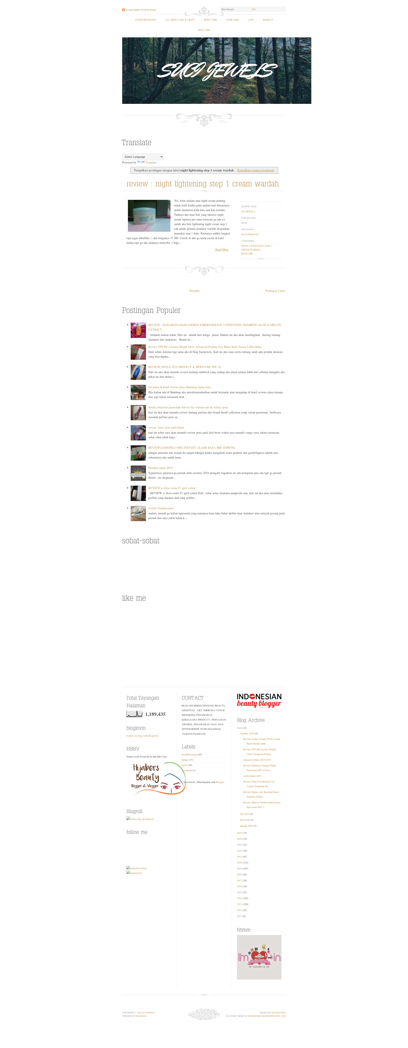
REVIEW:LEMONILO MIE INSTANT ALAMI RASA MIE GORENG (191, 448)
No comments (250, 234)
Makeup (268, 19)
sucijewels (248, 211)
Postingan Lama (275, 291)
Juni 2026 (245, 819)
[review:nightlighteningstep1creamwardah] (204, 183)
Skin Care (204, 29)
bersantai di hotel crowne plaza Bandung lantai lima (179, 387)
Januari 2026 (246, 825)
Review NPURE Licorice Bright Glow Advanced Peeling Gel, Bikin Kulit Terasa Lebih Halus (205, 347)
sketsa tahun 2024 (252, 775)
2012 (239, 910)
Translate (151, 162)
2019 (239, 868)
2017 (239, 880)
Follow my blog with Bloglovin (142, 735)
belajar (185, 759)
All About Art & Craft (180, 19)
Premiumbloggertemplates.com (267, 1015)
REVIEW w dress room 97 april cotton (172, 488)
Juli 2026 (244, 813)
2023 (239, 844)
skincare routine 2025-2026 (257, 759)
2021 (239, 856)
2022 (239, 850)
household (187, 770)
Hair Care (233, 19)
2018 (239, 874)
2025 (239, 832)
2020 (239, 862)
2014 (239, 898)
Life (251, 19)
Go (253, 9)
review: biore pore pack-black (166, 427)
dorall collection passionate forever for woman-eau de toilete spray (188, 407)
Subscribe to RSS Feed (141, 9)
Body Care (210, 19)
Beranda (194, 291)
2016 (239, 886)
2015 (239, 892)
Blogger (220, 782)
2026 (239, 727)
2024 (239, 838)
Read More (221, 249)
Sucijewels (148, 1012)
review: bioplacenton (160, 508)
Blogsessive (279, 1012)
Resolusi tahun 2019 (160, 468)
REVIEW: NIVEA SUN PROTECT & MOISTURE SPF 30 (184, 367)
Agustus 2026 (247, 733)
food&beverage (145, 19)
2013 (239, 904)
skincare (247, 253)
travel (184, 765)
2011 (239, 916)
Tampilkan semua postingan (255, 170)
